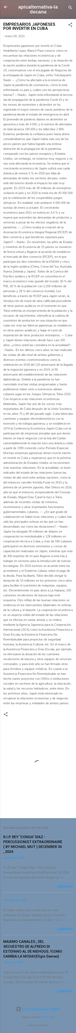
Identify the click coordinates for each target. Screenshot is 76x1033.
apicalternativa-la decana (38, 9)
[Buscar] (70, 8)
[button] (70, 25)
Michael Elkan (48, 1017)
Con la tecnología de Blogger (40, 1009)
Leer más (65, 886)
